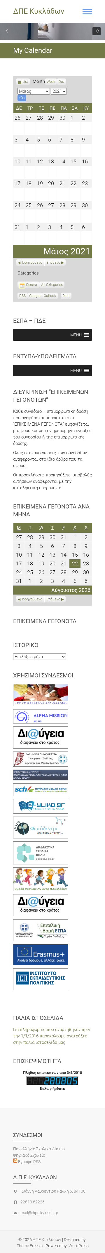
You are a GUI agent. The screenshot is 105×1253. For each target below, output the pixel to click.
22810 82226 (32, 1202)
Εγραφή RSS (29, 1161)
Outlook (50, 296)
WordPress (79, 1245)
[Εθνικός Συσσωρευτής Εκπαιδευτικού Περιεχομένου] (40, 819)
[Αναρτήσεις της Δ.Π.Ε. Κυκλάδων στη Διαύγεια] (40, 729)
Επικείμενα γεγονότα (44, 621)
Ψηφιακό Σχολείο (29, 1155)
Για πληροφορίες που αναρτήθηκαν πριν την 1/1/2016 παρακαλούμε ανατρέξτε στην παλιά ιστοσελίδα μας (51, 1036)
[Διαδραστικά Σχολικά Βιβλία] (40, 844)
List (25, 82)
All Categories (52, 285)
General (32, 285)
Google (34, 296)
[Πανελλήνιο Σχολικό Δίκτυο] (40, 786)
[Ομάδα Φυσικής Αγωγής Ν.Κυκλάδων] (40, 870)
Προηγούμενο (31, 263)
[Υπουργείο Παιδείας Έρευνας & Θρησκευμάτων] (40, 754)
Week (51, 82)
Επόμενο (53, 263)
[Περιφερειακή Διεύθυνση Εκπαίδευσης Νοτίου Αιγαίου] (40, 772)
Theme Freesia (30, 1245)
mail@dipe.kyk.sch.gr (39, 1212)
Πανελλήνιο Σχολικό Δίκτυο (39, 1149)
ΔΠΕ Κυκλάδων (38, 11)
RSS (22, 296)
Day (61, 82)
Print (66, 296)
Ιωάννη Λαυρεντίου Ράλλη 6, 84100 (52, 1191)
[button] (6, 31)
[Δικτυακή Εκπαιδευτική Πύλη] (40, 802)
